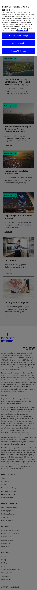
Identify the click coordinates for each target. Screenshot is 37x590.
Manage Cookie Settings (18, 35)
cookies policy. (22, 30)
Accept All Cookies (18, 51)
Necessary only (18, 43)
